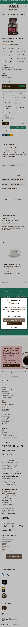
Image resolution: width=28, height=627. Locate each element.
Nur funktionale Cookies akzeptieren (14, 320)
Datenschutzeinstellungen (14, 316)
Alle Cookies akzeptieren (14, 324)
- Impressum (14, 327)
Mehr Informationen (16, 311)
